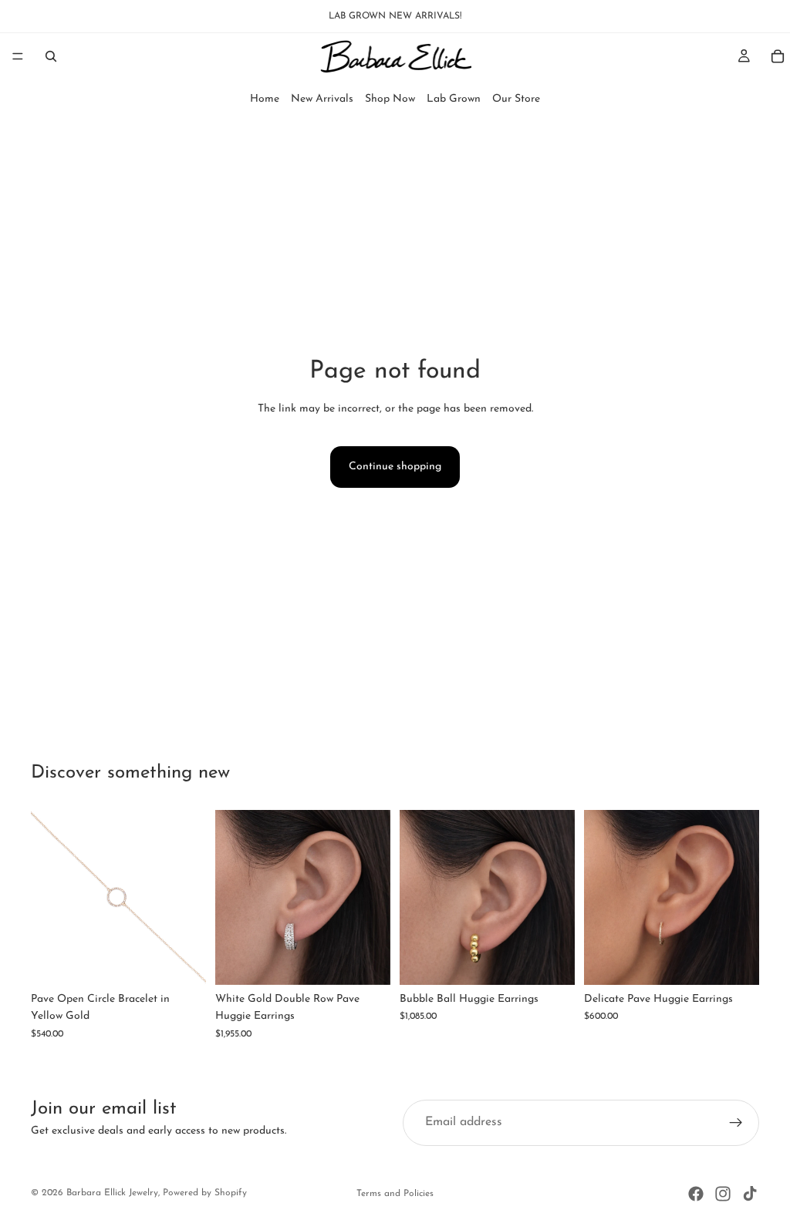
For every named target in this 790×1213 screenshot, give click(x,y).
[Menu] (17, 56)
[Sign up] (736, 1123)
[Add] (182, 961)
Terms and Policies (395, 1193)
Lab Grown (454, 99)
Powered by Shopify (205, 1193)
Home (264, 99)
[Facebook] (696, 1193)
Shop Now (390, 99)
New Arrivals (322, 99)
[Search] (51, 56)
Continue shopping (395, 466)
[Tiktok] (750, 1193)
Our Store (516, 99)
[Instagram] (723, 1193)
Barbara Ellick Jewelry (112, 1193)
